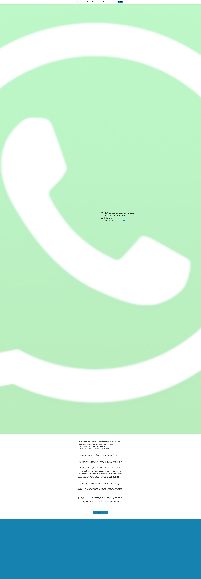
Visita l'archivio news (100, 512)
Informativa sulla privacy (111, 1)
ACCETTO (120, 1)
